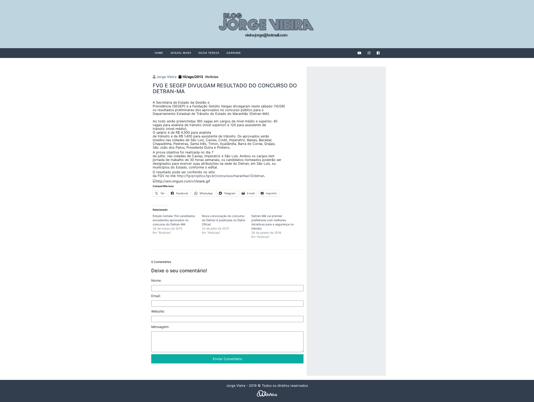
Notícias (211, 77)
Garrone (234, 53)
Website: (158, 311)
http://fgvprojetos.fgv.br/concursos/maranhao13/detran (220, 176)
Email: (156, 296)
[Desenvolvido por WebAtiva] (267, 393)
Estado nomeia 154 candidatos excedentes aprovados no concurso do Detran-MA (174, 220)
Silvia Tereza (208, 53)
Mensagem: (160, 326)
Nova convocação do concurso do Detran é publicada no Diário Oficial (223, 220)
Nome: (156, 280)
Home (159, 53)
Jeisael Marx (180, 53)
